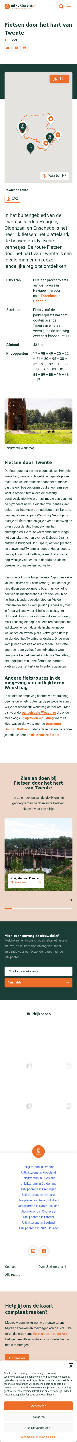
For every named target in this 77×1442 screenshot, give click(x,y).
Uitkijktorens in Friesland (38, 1178)
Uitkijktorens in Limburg (38, 1195)
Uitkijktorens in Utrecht (38, 1217)
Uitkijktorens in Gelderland (38, 1183)
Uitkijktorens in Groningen (38, 1189)
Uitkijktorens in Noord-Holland (38, 1206)
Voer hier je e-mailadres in (23, 971)
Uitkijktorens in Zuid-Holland (38, 1228)
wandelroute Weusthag (39, 712)
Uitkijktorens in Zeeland (38, 1222)
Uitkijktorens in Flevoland (38, 1172)
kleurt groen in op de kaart (50, 1334)
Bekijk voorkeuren (38, 1427)
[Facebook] (16, 48)
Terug (13, 39)
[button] (71, 1365)
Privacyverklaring (45, 1436)
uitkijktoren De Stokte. (43, 735)
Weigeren (38, 1417)
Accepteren (38, 1406)
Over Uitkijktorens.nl (52, 1267)
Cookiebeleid (27, 1436)
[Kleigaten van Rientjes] (38, 854)
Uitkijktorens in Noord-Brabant (38, 1200)
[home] (20, 6)
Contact (10, 1267)
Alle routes (12, 1275)
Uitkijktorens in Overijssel (38, 1211)
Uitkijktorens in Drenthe (38, 1167)
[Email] (8, 48)
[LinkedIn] (24, 48)
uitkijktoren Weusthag (37, 718)
